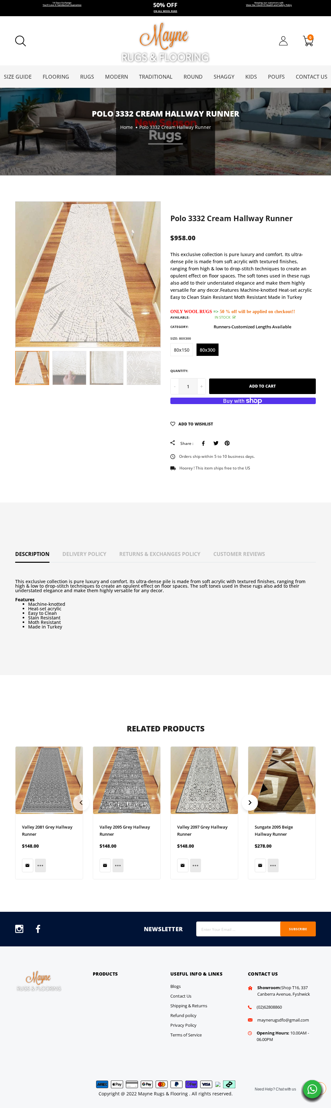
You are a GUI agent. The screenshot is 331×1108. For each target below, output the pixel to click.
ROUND (193, 76)
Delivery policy (84, 554)
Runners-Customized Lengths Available (252, 327)
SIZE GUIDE (18, 76)
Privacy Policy (183, 1025)
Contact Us (311, 76)
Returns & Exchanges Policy (159, 554)
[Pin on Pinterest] (227, 443)
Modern (116, 76)
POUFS (276, 76)
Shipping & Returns (188, 1006)
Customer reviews (239, 554)
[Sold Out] (27, 865)
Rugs (87, 76)
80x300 (207, 350)
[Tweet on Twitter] (215, 443)
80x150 (181, 350)
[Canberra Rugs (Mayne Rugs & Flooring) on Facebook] (38, 931)
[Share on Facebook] (204, 443)
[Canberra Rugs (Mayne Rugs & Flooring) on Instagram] (19, 931)
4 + (165, 8)
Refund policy (183, 1015)
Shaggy (224, 76)
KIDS (251, 76)
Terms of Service (186, 1035)
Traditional (156, 76)
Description (32, 554)
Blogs (175, 986)
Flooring (56, 76)
